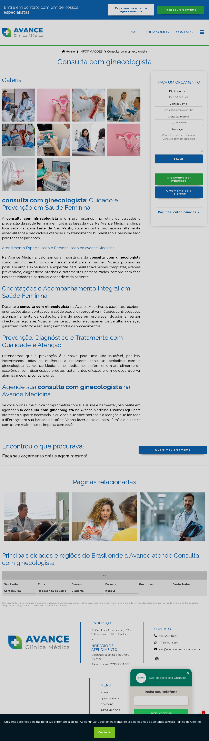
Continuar (104, 732)
